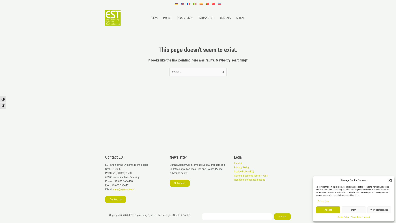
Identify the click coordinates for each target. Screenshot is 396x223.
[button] (389, 180)
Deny (353, 209)
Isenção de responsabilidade (249, 179)
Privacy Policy (356, 217)
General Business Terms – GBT (251, 175)
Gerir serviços (323, 201)
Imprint (367, 217)
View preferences (379, 209)
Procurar (282, 216)
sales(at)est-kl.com (123, 189)
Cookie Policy (343, 217)
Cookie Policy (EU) (244, 171)
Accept (328, 209)
